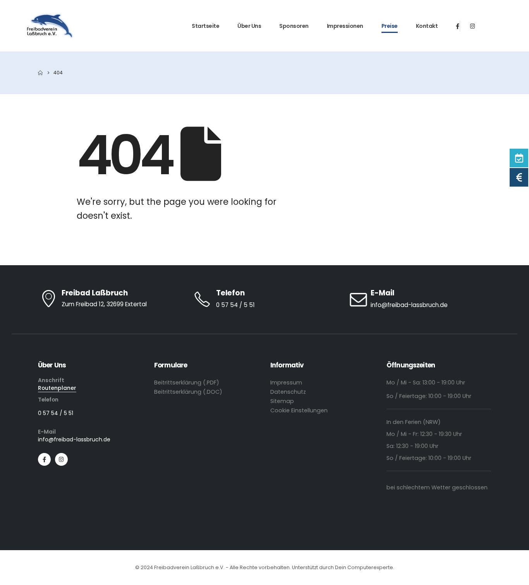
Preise (389, 26)
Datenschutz (288, 392)
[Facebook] (457, 25)
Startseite (205, 26)
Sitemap (282, 401)
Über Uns (249, 26)
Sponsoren (294, 26)
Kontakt (427, 26)
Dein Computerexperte (364, 567)
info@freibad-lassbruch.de (74, 439)
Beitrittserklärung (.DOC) (188, 392)
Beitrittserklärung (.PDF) (186, 382)
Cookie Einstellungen (299, 410)
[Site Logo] (50, 26)
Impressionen (345, 26)
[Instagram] (472, 25)
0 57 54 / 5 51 (55, 413)
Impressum (286, 382)
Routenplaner (57, 388)
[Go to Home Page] (40, 73)
